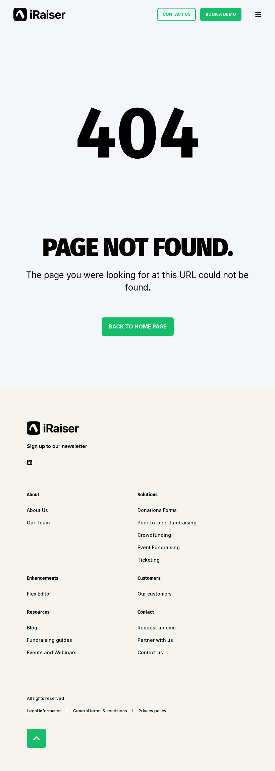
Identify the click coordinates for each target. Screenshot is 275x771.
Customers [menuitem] (149, 578)
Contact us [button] (176, 14)
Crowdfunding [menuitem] (154, 535)
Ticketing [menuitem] (149, 560)
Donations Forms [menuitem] (157, 510)
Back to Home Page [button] (138, 326)
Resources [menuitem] (38, 612)
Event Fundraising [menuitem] (159, 547)
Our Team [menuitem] (38, 522)
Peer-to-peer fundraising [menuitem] (167, 522)
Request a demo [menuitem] (157, 627)
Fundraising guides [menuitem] (49, 640)
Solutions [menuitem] (148, 495)
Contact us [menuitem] (150, 652)
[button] (58, 446)
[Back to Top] (36, 738)
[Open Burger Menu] (258, 14)
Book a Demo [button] (221, 14)
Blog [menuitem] (32, 627)
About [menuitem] (33, 495)
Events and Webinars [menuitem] (51, 652)
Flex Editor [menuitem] (39, 594)
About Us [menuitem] (37, 510)
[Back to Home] (39, 14)
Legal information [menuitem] (44, 710)
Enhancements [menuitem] (42, 578)
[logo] (53, 428)
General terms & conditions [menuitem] (100, 710)
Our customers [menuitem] (155, 594)
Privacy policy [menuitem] (152, 710)
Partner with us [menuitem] (155, 640)
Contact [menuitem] (146, 612)
